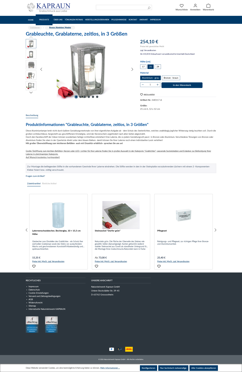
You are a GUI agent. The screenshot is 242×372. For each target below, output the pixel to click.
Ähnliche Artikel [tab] (49, 184)
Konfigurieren (148, 368)
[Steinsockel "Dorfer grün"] (121, 215)
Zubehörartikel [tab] (34, 184)
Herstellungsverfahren (97, 20)
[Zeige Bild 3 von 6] (84, 97)
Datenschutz (34, 290)
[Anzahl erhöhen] (157, 85)
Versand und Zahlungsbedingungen (44, 296)
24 (158, 67)
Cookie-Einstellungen (39, 293)
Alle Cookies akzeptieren (203, 368)
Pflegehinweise (118, 20)
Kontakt (133, 20)
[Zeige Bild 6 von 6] (97, 97)
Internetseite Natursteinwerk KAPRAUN (47, 309)
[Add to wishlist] (34, 266)
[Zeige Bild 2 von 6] (80, 97)
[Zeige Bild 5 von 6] (93, 97)
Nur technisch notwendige (173, 368)
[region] (80, 69)
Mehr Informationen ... (110, 368)
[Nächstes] (132, 69)
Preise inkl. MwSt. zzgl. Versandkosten (48, 262)
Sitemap (32, 306)
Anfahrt (143, 20)
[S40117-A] (87, 69)
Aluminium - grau (150, 78)
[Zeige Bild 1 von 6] (76, 97)
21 (150, 67)
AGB (31, 299)
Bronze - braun (171, 78)
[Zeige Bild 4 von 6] (89, 97)
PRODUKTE (44, 20)
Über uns (58, 20)
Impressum (155, 20)
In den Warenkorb (182, 85)
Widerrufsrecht (35, 303)
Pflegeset (162, 231)
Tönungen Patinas (74, 20)
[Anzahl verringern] (142, 85)
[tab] (32, 115)
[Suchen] (149, 7)
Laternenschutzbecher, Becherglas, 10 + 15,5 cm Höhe (56, 232)
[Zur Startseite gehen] (49, 7)
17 (143, 67)
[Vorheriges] (41, 69)
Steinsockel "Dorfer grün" (107, 231)
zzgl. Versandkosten (148, 50)
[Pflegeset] (183, 215)
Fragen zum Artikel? (35, 176)
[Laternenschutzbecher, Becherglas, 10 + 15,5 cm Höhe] (58, 215)
